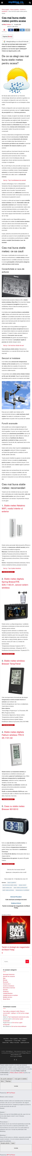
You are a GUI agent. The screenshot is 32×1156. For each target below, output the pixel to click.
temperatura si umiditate (22, 890)
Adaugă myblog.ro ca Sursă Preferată (17, 41)
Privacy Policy (25, 1053)
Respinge (8, 1081)
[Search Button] (30, 2)
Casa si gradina (14, 9)
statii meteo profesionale (20, 888)
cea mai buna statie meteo (10, 885)
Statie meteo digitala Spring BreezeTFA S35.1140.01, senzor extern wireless (15, 583)
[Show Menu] (2, 2)
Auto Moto (6, 1039)
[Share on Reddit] (22, 30)
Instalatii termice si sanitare (10, 995)
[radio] (9, 876)
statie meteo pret (7, 888)
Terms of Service (14, 1055)
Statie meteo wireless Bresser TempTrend (13, 662)
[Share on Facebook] (10, 30)
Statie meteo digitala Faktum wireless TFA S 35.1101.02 (13, 734)
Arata (10, 36)
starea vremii (22, 885)
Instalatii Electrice (7, 994)
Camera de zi (6, 984)
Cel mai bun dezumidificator (18, 1027)
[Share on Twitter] (16, 30)
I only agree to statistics (20, 1079)
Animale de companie (9, 977)
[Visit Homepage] (16, 2)
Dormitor (5, 990)
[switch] (5, 1112)
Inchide (16, 1086)
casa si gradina (12, 883)
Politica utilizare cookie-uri (17, 1073)
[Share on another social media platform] (27, 30)
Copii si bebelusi (23, 1039)
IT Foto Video (17, 1041)
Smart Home (6, 999)
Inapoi (13, 1143)
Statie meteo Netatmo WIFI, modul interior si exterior (13, 508)
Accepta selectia (5, 1143)
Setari (2, 1081)
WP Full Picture (11, 1093)
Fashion (24, 1041)
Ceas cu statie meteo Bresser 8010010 (13, 808)
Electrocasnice (8, 1041)
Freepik (20, 1056)
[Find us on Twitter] (16, 1060)
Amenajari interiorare (8, 975)
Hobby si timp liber (14, 1043)
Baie (4, 978)
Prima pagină (5, 9)
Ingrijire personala (24, 1043)
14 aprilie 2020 (17, 24)
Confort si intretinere (8, 986)
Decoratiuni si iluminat (9, 988)
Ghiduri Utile (5, 1043)
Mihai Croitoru (7, 24)
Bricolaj (5, 980)
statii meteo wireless (8, 890)
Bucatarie (5, 982)
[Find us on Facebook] (14, 1060)
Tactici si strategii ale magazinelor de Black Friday (15, 948)
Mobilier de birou (7, 997)
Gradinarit (5, 992)
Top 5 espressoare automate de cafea (18, 1017)
